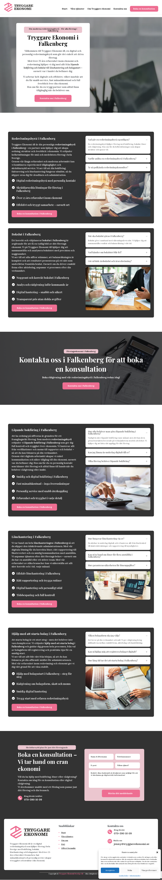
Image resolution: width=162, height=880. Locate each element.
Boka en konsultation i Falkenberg (34, 213)
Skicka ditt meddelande (120, 793)
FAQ (63, 844)
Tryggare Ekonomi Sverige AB (71, 874)
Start (64, 9)
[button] (157, 852)
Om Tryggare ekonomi (98, 9)
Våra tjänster (77, 9)
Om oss (64, 840)
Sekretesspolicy (135, 875)
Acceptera (110, 870)
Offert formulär (68, 848)
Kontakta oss (120, 9)
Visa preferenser (149, 870)
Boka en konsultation (144, 8)
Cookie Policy (123, 875)
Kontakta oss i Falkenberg (53, 98)
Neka (129, 870)
